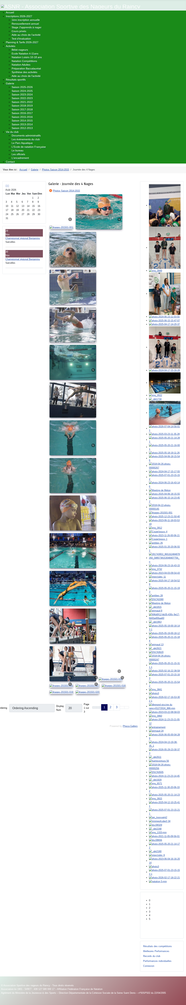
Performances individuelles (157, 961)
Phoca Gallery (130, 726)
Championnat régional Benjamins (22, 238)
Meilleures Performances (156, 951)
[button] (165, 900)
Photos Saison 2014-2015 (66, 190)
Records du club (151, 956)
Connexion (148, 966)
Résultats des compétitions (157, 946)
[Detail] (70, 219)
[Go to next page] (122, 707)
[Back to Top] (181, 1000)
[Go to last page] (126, 707)
